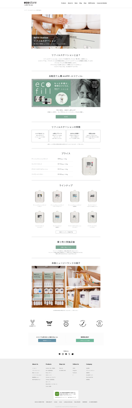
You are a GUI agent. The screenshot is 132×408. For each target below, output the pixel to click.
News (76, 3)
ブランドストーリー (36, 370)
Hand (49, 375)
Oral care (51, 377)
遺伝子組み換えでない (36, 379)
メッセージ (34, 368)
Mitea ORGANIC (77, 402)
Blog (80, 3)
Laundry (51, 368)
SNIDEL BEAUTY (49, 402)
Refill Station (91, 3)
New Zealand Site (89, 377)
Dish (49, 370)
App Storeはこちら (71, 397)
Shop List (61, 368)
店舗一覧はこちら (66, 247)
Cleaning (50, 379)
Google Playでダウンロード (60, 397)
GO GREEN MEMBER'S (93, 402)
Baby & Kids (52, 384)
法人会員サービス (89, 375)
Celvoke (55, 402)
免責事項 (88, 372)
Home (25, 10)
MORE (66, 117)
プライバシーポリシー (90, 370)
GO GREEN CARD (62, 370)
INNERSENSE (84, 402)
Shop (85, 3)
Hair (48, 381)
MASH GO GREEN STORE (39, 402)
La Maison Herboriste (68, 402)
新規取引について (47, 340)
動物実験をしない (35, 377)
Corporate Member (102, 3)
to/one (60, 402)
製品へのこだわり (35, 372)
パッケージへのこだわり (36, 375)
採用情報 (88, 379)
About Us (70, 3)
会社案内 (88, 368)
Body (49, 372)
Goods (49, 386)
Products (63, 3)
